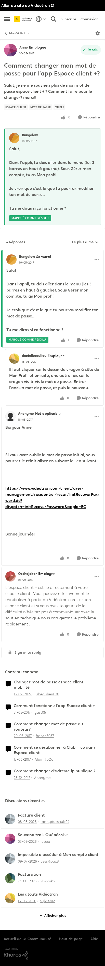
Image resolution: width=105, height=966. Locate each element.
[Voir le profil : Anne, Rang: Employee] (10, 50)
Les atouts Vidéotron (38, 894)
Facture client (31, 815)
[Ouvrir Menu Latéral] (6, 19)
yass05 (40, 712)
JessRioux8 (50, 861)
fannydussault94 (55, 821)
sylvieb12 (47, 901)
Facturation (29, 874)
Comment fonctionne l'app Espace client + (54, 705)
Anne (23, 47)
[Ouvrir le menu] (97, 33)
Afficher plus (55, 915)
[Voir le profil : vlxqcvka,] (10, 878)
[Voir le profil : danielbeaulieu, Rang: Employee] (14, 359)
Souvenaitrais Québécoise (43, 834)
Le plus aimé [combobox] (85, 242)
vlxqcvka (48, 881)
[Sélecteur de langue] (41, 19)
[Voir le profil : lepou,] (10, 839)
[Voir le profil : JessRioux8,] (10, 858)
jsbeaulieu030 (47, 694)
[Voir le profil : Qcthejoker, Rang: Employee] (10, 576)
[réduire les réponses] (52, 252)
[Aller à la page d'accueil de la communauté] (23, 19)
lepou (45, 841)
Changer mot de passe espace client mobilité (49, 685)
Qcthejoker (27, 573)
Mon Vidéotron (19, 33)
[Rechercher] (53, 19)
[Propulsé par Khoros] (52, 954)
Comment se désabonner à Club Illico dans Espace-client (54, 750)
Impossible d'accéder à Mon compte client (58, 854)
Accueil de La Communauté (27, 939)
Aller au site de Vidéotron (25, 5)
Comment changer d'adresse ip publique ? (54, 771)
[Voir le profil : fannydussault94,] (10, 819)
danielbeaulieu (34, 355)
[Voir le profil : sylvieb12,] (10, 898)
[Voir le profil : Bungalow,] (14, 138)
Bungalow (30, 135)
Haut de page (71, 939)
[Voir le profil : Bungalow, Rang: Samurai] (11, 259)
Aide (94, 939)
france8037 (45, 735)
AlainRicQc (44, 759)
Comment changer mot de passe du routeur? (48, 727)
